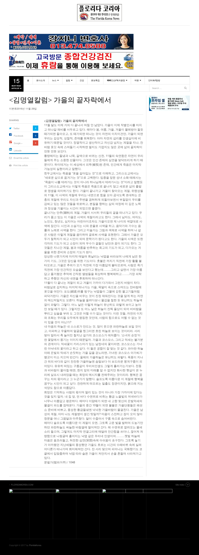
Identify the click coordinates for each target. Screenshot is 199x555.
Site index (180, 484)
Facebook (18, 135)
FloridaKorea (35, 545)
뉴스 (54, 80)
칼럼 (68, 80)
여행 (136, 80)
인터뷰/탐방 (154, 80)
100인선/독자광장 (116, 80)
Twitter (16, 128)
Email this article (21, 157)
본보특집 (95, 80)
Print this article (20, 165)
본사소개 (40, 80)
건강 (82, 80)
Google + (18, 143)
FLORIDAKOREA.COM (99, 12)
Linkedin (18, 150)
